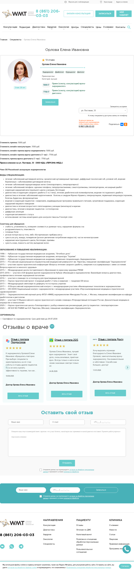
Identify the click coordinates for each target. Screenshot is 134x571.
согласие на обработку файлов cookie (22, 568)
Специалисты (87, 27)
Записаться (50, 102)
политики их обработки (71, 472)
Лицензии (113, 539)
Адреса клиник (122, 2)
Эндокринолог (48, 72)
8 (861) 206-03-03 (48, 14)
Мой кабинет (124, 13)
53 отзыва (50, 60)
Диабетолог (59, 72)
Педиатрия (24, 27)
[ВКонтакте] (122, 124)
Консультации (10, 27)
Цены (98, 27)
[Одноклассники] (125, 124)
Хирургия (51, 27)
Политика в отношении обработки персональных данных (87, 542)
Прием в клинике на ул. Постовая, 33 (31, 163)
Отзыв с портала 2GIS (66, 340)
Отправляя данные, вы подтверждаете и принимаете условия (68, 471)
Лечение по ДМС (83, 530)
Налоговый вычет (84, 535)
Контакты (120, 27)
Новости (113, 530)
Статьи (112, 535)
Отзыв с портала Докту (110, 339)
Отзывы (79, 525)
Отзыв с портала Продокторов (20, 341)
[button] (127, 367)
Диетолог (80, 72)
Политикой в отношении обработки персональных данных (88, 568)
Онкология (63, 27)
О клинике (108, 27)
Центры (75, 27)
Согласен (125, 566)
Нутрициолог (70, 72)
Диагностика (38, 27)
